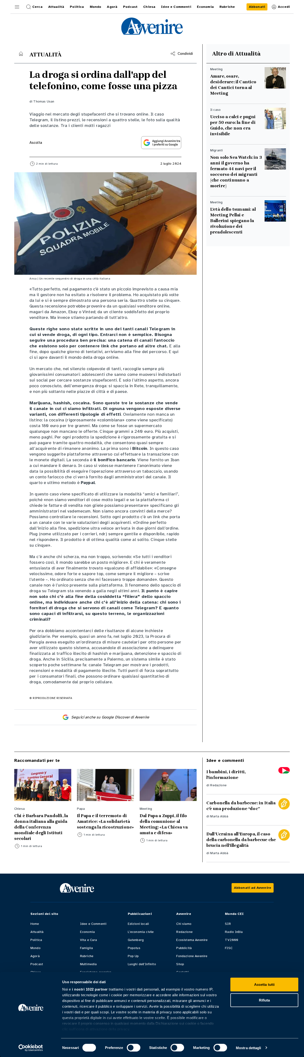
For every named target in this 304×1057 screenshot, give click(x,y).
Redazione (218, 785)
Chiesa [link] (149, 7)
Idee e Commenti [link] (176, 7)
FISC (229, 948)
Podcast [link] (130, 7)
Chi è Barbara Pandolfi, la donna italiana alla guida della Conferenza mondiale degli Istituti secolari (41, 827)
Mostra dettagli (248, 1048)
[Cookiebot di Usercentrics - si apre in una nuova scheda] (31, 1047)
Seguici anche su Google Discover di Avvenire (110, 717)
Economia (87, 932)
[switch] (133, 1047)
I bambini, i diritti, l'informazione (226, 774)
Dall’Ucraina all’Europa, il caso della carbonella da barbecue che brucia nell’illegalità (241, 839)
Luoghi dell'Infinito (142, 964)
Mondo (35, 948)
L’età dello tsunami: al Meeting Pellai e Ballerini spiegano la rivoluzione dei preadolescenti (233, 221)
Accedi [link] (284, 7)
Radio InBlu (234, 932)
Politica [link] (77, 7)
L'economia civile (141, 932)
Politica (36, 940)
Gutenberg (136, 940)
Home (34, 924)
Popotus (134, 948)
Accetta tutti (264, 984)
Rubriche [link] (227, 7)
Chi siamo (183, 924)
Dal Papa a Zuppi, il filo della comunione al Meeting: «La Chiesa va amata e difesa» (164, 824)
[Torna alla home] (21, 53)
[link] (257, 6)
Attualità (36, 932)
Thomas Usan (43, 101)
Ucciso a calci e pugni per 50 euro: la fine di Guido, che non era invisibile (233, 125)
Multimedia (88, 964)
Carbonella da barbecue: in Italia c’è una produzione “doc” (241, 805)
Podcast (36, 964)
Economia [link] (205, 7)
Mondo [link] (95, 7)
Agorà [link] (112, 7)
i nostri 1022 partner (90, 989)
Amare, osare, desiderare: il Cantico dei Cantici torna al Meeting (233, 85)
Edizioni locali (138, 924)
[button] (17, 7)
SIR (228, 924)
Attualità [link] (56, 7)
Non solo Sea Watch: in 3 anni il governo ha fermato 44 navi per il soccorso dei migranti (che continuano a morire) (236, 171)
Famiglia (86, 948)
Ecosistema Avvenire (192, 940)
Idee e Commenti (93, 924)
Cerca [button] (37, 7)
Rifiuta (264, 1000)
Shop (180, 964)
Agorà (35, 956)
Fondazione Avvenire (191, 956)
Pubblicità (184, 948)
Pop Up (133, 956)
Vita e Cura (88, 940)
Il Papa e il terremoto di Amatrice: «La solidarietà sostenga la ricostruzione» (105, 821)
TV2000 (231, 940)
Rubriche (86, 956)
